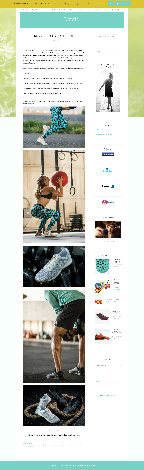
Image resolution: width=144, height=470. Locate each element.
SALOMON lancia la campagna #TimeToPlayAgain (116, 312)
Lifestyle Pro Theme (65, 465)
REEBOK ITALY (54, 430)
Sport (31, 443)
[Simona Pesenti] (108, 229)
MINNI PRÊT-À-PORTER (112, 299)
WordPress (87, 465)
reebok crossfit (27, 447)
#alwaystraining (39, 445)
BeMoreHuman (55, 445)
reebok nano (35, 447)
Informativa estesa (123, 4)
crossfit (61, 445)
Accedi (97, 381)
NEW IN (75, 445)
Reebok (79, 445)
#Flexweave (47, 445)
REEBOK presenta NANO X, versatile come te (116, 332)
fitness (66, 445)
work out (41, 447)
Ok (111, 4)
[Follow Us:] (108, 154)
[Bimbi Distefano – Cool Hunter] (108, 91)
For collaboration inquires (103, 134)
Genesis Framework (78, 465)
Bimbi (97, 130)
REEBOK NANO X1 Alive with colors (116, 261)
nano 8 (70, 445)
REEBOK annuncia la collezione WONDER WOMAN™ (117, 282)
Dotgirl (72, 19)
